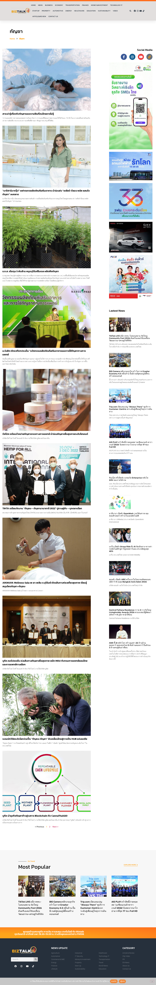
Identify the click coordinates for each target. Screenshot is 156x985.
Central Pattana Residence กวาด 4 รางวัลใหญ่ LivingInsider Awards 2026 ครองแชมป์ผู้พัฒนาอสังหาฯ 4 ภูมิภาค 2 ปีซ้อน (130, 612)
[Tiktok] (143, 10)
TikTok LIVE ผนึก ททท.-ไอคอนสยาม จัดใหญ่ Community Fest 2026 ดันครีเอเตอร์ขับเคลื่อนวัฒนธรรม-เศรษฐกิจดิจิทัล (129, 338)
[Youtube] (140, 10)
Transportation (72, 5)
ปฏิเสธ (122, 981)
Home (33, 5)
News (40, 5)
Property (46, 11)
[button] (130, 10)
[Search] (36, 959)
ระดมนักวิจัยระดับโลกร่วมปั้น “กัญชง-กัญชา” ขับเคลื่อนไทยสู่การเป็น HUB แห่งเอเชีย (44, 739)
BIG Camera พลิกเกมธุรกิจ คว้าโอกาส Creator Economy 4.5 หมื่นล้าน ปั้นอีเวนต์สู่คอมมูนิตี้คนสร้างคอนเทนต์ (129, 373)
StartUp (35, 11)
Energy (69, 11)
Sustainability (104, 11)
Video (115, 11)
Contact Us (53, 16)
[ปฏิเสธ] (152, 981)
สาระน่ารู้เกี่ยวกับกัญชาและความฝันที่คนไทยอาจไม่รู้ (28, 114)
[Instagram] (137, 10)
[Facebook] (134, 10)
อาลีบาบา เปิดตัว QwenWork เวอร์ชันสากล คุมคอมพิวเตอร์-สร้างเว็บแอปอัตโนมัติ (129, 514)
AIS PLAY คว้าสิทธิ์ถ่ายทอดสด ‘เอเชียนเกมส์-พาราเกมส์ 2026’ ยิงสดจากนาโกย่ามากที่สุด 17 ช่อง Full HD (130, 444)
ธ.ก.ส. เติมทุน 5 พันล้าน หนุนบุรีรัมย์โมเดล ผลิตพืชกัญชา (30, 271)
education (91, 11)
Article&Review (39, 16)
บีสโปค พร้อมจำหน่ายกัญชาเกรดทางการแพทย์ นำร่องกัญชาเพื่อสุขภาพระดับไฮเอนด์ (45, 434)
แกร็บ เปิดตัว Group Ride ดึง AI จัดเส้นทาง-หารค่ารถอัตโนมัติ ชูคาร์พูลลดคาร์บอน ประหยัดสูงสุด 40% (130, 548)
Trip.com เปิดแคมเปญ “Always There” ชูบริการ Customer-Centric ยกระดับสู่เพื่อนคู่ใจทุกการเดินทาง (130, 409)
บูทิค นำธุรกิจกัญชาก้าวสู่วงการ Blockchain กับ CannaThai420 (34, 816)
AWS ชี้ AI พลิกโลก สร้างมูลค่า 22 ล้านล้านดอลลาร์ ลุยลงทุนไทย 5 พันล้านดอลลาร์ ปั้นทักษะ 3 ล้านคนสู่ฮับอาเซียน (130, 645)
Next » (55, 826)
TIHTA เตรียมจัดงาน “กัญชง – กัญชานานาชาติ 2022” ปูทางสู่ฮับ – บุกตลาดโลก (42, 508)
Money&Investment (99, 5)
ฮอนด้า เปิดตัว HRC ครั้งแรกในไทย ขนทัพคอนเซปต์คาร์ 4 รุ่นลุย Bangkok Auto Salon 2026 (130, 580)
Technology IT (116, 5)
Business (49, 5)
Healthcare (79, 11)
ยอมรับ (113, 981)
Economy (59, 5)
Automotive (58, 11)
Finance (85, 5)
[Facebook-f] (124, 57)
